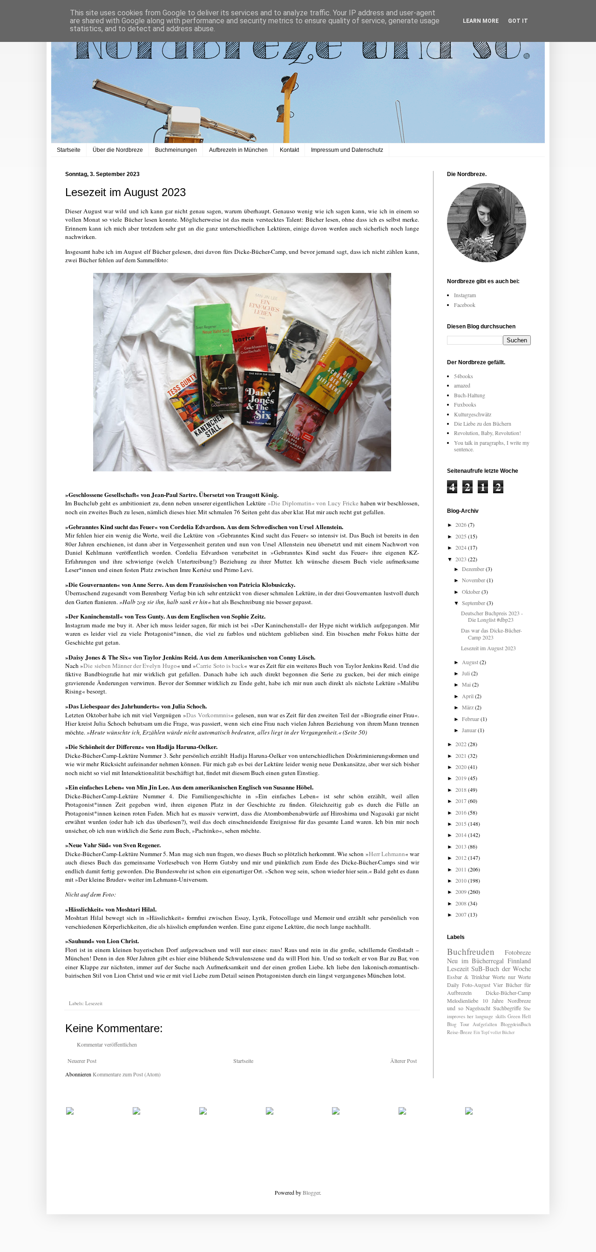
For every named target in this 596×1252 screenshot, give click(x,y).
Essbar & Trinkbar (468, 976)
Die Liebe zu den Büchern (482, 423)
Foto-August (476, 984)
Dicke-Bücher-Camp (508, 992)
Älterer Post (403, 1060)
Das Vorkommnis (208, 715)
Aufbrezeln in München (238, 150)
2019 (461, 778)
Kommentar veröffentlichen (107, 1044)
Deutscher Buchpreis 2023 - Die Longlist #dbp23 (492, 616)
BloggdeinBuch (516, 1024)
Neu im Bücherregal (475, 960)
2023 (461, 559)
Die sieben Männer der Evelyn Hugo (129, 665)
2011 (461, 869)
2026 (461, 524)
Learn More (481, 21)
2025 (461, 536)
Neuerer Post (82, 1060)
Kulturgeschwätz (472, 414)
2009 (461, 891)
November (474, 580)
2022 (461, 744)
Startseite (69, 150)
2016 (461, 812)
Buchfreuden (470, 951)
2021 (461, 755)
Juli (466, 673)
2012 (461, 857)
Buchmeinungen (176, 150)
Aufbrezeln (459, 992)
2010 (461, 880)
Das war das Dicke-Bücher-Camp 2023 (491, 633)
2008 (461, 903)
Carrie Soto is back (220, 665)
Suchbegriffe (507, 1008)
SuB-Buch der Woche (501, 968)
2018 (461, 789)
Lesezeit (93, 1003)
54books (463, 376)
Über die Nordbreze (118, 150)
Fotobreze (518, 952)
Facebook (464, 304)
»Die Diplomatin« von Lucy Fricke (313, 503)
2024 (461, 547)
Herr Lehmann (387, 854)
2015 (461, 823)
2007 (461, 914)
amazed (462, 385)
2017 (461, 800)
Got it (518, 21)
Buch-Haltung (469, 395)
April (468, 696)
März (468, 707)
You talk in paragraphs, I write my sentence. (491, 446)
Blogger (311, 1192)
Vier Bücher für (512, 984)
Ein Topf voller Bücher (494, 1032)
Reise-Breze (459, 1032)
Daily (453, 984)
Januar (470, 730)
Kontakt (289, 150)
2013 (461, 846)
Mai (467, 684)
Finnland (519, 960)
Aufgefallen (485, 1024)
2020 (461, 766)
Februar (471, 718)
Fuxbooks (465, 404)
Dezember (474, 568)
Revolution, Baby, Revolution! (487, 432)
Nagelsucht (478, 1008)
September (474, 602)
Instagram (465, 295)
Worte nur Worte (511, 976)
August (471, 662)
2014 (461, 834)
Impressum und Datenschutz (347, 150)
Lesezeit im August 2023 (488, 648)
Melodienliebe (462, 1000)
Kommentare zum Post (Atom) (127, 1074)
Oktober (471, 591)
